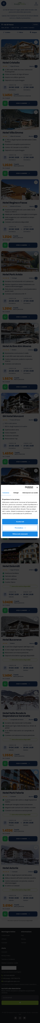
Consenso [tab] (6, 492)
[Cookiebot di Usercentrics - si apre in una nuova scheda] (25, 487)
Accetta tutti (20, 521)
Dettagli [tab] (16, 492)
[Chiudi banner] (37, 487)
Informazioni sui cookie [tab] (30, 492)
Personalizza (19, 528)
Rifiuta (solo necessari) (20, 534)
